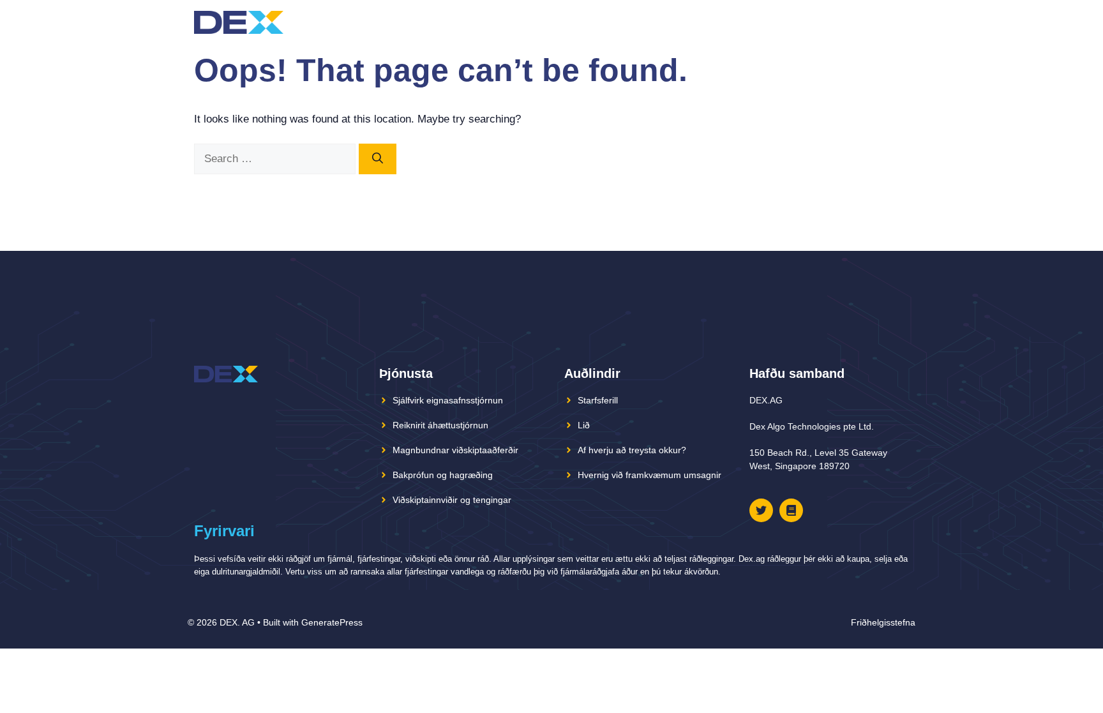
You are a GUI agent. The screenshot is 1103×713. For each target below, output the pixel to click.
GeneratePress (332, 622)
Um (686, 22)
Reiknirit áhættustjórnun (440, 425)
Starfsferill (598, 400)
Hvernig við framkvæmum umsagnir (649, 475)
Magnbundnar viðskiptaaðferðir (455, 450)
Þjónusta (758, 22)
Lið (713, 22)
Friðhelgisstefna (883, 622)
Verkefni (627, 22)
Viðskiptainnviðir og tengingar (452, 500)
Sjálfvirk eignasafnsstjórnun (448, 400)
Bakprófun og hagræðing (443, 475)
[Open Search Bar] (898, 22)
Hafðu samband (839, 22)
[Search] (377, 159)
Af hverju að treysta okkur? (632, 450)
